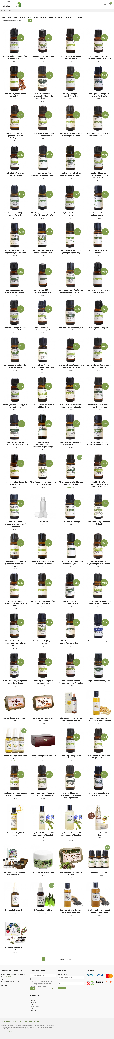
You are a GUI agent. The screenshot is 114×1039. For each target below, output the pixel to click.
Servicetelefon (35, 1006)
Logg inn (33, 1010)
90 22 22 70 (8, 976)
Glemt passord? (81, 988)
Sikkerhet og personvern (27, 1021)
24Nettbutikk (9, 1031)
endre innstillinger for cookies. (27, 1029)
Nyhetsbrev (40, 1021)
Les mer (54, 988)
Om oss (33, 1004)
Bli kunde (33, 1002)
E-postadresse (62, 974)
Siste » (69, 959)
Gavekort (33, 1008)
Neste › (62, 959)
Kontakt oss (34, 1012)
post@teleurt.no (9, 979)
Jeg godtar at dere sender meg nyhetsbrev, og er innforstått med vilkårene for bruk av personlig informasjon (41, 984)
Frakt (3, 1021)
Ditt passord (62, 981)
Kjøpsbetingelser (12, 1021)
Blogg (48, 1021)
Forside (33, 1000)
